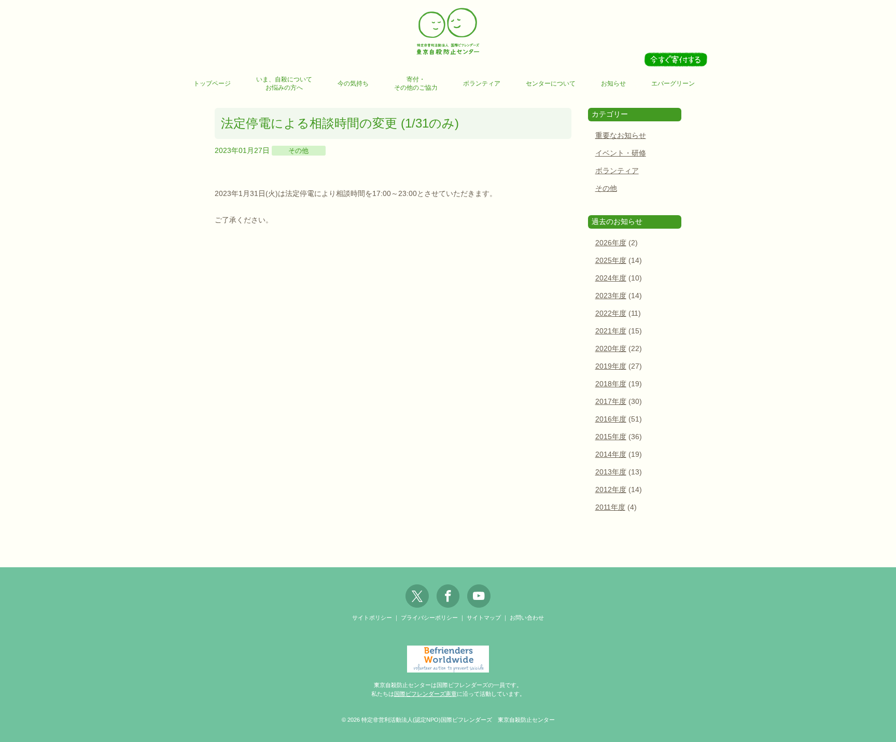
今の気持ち (353, 83)
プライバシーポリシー (429, 617)
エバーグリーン (673, 83)
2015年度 (610, 437)
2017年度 (610, 401)
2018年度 (610, 384)
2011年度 (610, 507)
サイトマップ (484, 617)
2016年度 (610, 419)
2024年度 (610, 278)
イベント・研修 (620, 153)
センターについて (551, 83)
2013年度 (610, 472)
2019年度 (610, 366)
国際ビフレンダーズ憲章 (425, 694)
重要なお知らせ (620, 135)
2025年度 (610, 260)
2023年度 (610, 296)
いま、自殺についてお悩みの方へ (284, 83)
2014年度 (610, 454)
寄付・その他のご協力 (416, 83)
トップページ (212, 83)
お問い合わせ (527, 617)
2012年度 (610, 490)
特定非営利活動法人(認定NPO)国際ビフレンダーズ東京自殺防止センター (448, 32)
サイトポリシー (372, 617)
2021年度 (610, 331)
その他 (298, 151)
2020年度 (610, 349)
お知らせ (613, 83)
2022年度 (610, 313)
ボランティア (481, 83)
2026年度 (610, 243)
